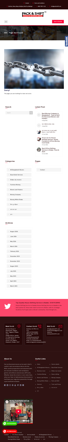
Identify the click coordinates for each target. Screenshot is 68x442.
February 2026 (14, 251)
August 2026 (14, 231)
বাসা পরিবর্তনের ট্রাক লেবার (48, 124)
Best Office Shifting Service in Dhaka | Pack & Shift (50, 150)
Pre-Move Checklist (17, 434)
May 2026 (13, 241)
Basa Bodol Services (16, 175)
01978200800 (11, 423)
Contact (27, 3)
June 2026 (13, 236)
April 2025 (13, 281)
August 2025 (14, 266)
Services (39, 384)
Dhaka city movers (15, 179)
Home (38, 364)
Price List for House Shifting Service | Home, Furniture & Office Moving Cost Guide (51, 140)
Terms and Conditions (39, 3)
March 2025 (13, 286)
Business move (41, 371)
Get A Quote (58, 21)
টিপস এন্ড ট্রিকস (14, 204)
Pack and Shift (55, 381)
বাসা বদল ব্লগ (13, 209)
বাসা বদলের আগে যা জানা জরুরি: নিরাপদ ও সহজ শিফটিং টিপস (49, 131)
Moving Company (15, 194)
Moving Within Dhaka (16, 199)
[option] (40, 307)
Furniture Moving (15, 184)
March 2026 (13, 246)
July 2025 (13, 271)
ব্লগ (11, 214)
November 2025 (15, 261)
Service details (55, 364)
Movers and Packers (16, 189)
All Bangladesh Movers (17, 170)
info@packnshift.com (56, 6)
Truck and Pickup (56, 384)
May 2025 (13, 276)
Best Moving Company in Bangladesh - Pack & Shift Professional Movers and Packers (51, 116)
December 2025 (15, 256)
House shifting (55, 374)
